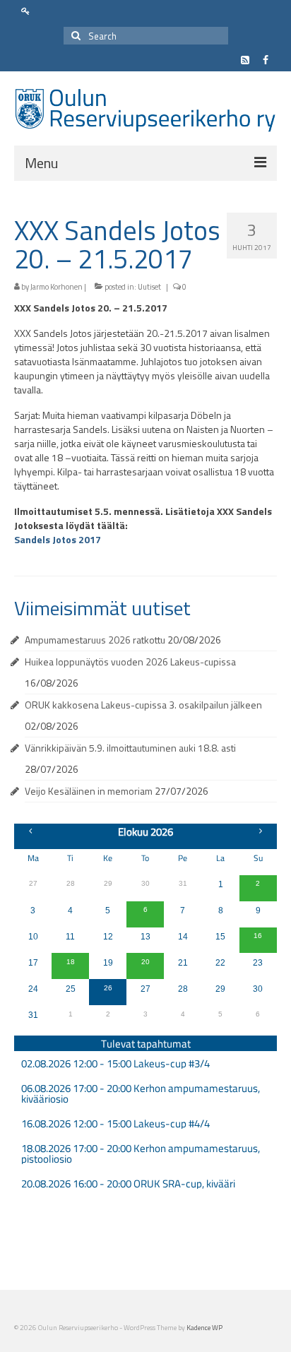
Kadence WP (204, 1327)
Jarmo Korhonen (56, 286)
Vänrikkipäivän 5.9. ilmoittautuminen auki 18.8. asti (130, 747)
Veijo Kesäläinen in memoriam (89, 790)
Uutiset (149, 286)
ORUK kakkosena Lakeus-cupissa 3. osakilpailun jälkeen (143, 704)
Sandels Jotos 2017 (57, 539)
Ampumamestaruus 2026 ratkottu (95, 639)
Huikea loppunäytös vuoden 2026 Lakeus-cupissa (130, 661)
